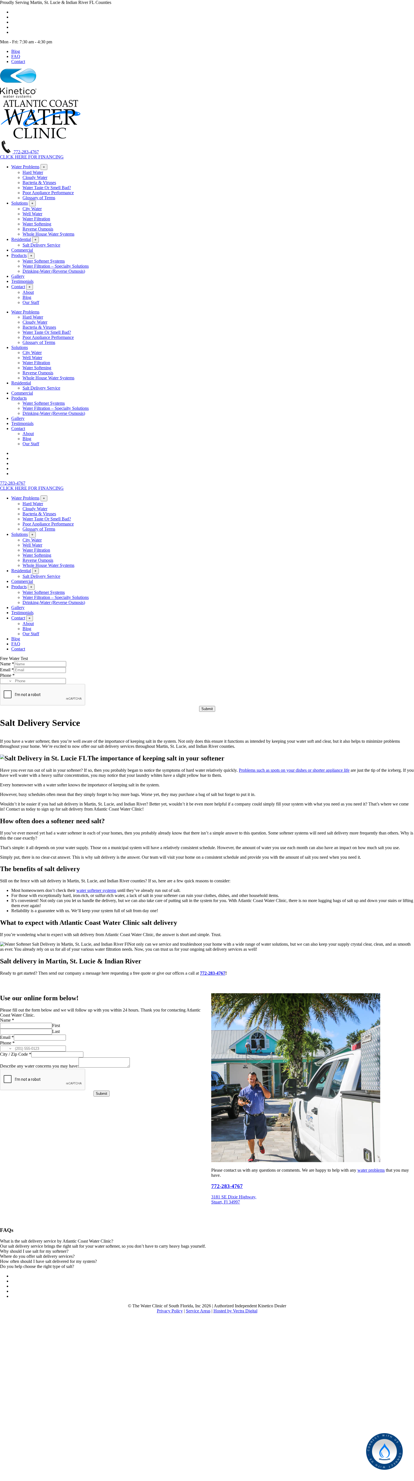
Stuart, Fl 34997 (225, 1202)
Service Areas (198, 1310)
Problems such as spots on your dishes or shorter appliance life (294, 770)
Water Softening (37, 224)
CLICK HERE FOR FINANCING (32, 157)
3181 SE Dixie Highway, (233, 1196)
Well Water (32, 213)
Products (19, 255)
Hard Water (33, 172)
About (28, 292)
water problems (371, 1170)
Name (7, 663)
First (56, 1025)
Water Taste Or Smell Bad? (47, 187)
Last (56, 1031)
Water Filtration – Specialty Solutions (56, 266)
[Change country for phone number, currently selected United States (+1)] (6, 681)
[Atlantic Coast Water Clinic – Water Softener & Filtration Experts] (41, 137)
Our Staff (31, 302)
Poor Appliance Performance (48, 192)
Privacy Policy (170, 1310)
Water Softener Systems (44, 261)
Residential (21, 239)
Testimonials (22, 281)
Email (7, 669)
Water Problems (25, 166)
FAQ (15, 56)
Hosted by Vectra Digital (235, 1310)
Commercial (22, 250)
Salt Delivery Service (41, 245)
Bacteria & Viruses (39, 182)
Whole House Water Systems (48, 234)
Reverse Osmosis (38, 229)
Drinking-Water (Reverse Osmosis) (54, 271)
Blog (15, 51)
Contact (18, 61)
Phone (7, 675)
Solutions (19, 203)
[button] (207, 1241)
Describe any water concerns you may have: (39, 1066)
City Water (32, 208)
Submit (207, 709)
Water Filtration (36, 218)
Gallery (18, 276)
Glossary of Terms (39, 197)
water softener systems (96, 890)
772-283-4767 (25, 151)
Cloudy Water (35, 177)
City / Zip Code (15, 1054)
